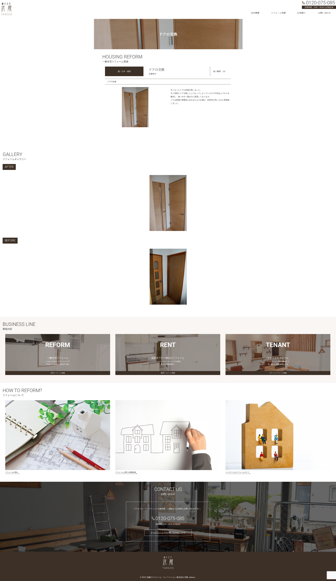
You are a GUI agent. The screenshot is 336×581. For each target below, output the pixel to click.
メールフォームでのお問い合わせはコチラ (168, 533)
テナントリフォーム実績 (278, 373)
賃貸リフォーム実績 (168, 373)
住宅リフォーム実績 (58, 373)
